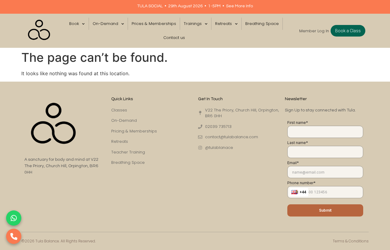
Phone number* (301, 183)
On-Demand (105, 23)
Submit (325, 210)
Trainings (193, 23)
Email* (293, 162)
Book (74, 23)
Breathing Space (262, 23)
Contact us (174, 37)
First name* (297, 122)
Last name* (297, 142)
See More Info (239, 6)
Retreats (223, 23)
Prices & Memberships (154, 23)
